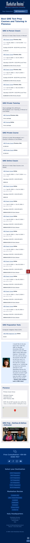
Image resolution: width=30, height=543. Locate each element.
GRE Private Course (8, 143)
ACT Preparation (15, 482)
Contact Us (15, 509)
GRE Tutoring (6, 115)
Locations (15, 500)
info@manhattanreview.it (17, 525)
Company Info (15, 495)
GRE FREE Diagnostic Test (10, 333)
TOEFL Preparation (15, 485)
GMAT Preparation (15, 473)
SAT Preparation (15, 480)
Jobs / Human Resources (15, 497)
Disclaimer (15, 505)
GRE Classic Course (8, 39)
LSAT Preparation (15, 477)
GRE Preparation (15, 475)
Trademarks (15, 502)
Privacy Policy (15, 507)
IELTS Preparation (15, 487)
